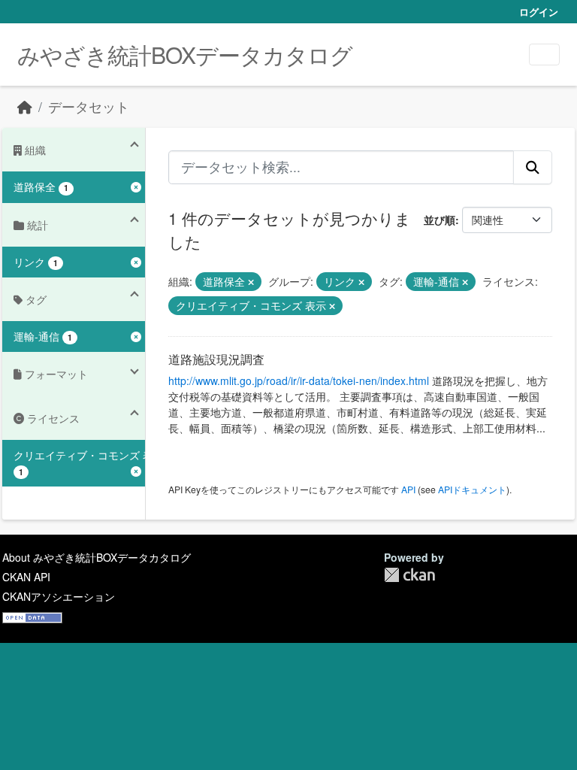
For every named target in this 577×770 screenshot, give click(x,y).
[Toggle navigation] (544, 54)
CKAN (409, 575)
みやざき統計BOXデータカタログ (184, 54)
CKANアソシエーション (58, 596)
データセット (88, 106)
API (408, 489)
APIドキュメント (472, 489)
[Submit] (532, 166)
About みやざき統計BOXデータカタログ (96, 557)
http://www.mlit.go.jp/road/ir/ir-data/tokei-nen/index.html (298, 380)
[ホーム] (24, 106)
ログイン (538, 12)
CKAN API (26, 576)
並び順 (439, 219)
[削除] (251, 282)
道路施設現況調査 (216, 359)
